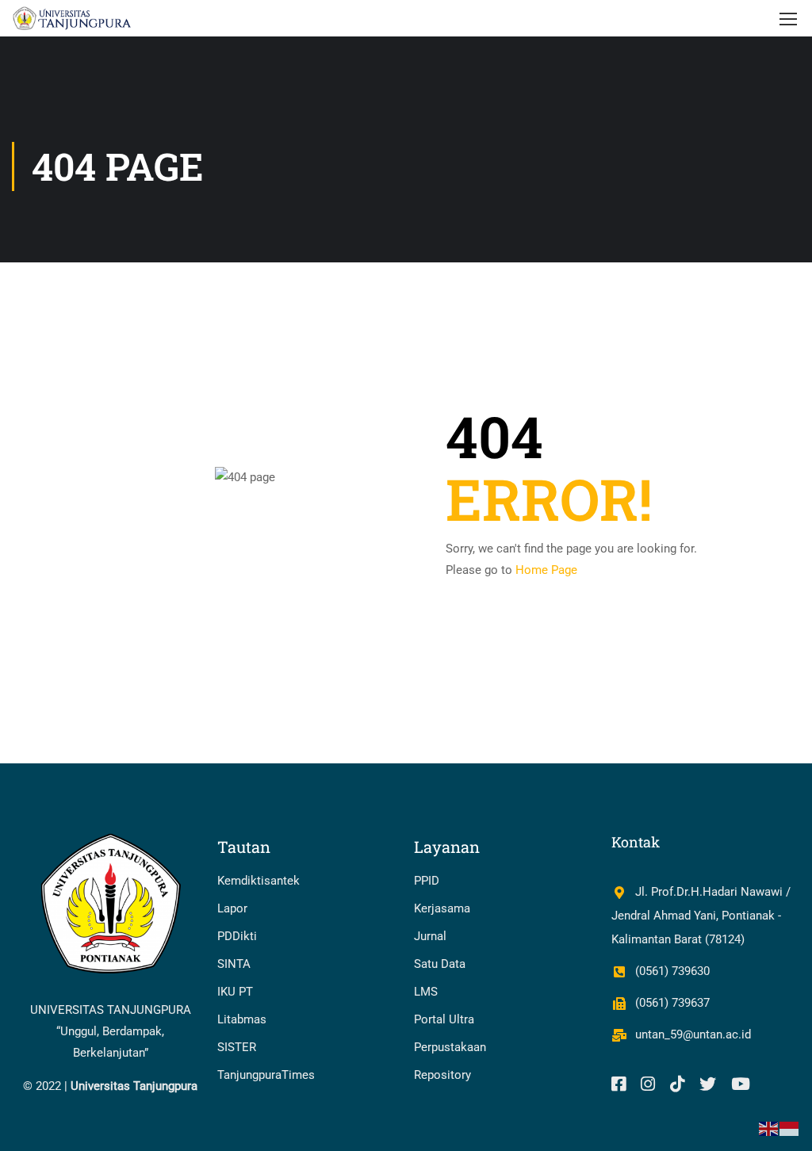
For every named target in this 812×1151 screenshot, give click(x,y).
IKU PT (235, 992)
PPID (426, 881)
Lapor (232, 908)
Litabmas (241, 1019)
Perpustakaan (450, 1047)
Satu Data (439, 964)
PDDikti (237, 936)
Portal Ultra (444, 1019)
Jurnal (430, 936)
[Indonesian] (789, 1128)
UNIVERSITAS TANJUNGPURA (110, 1010)
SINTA (234, 964)
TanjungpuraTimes (266, 1075)
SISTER (236, 1047)
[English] (769, 1128)
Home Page (546, 570)
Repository (442, 1075)
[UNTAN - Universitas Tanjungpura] (72, 18)
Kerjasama (442, 908)
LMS (426, 992)
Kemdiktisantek (258, 881)
